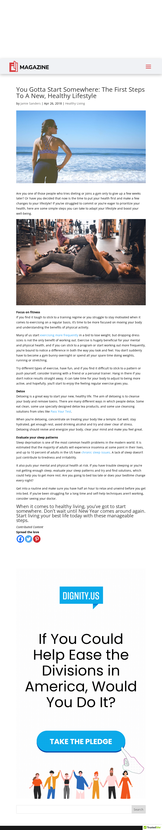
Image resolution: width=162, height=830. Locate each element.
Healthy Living (75, 103)
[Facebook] (20, 539)
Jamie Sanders (30, 103)
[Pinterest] (36, 539)
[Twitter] (28, 539)
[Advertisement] (81, 29)
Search (138, 809)
